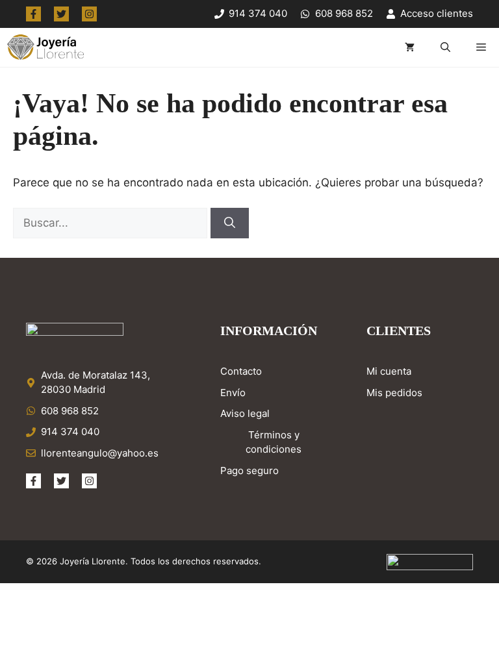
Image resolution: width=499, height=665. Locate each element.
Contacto (241, 371)
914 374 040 (70, 431)
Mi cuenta (388, 371)
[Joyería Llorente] (45, 47)
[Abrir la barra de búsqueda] (445, 47)
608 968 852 (70, 411)
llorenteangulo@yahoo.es (100, 453)
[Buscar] (230, 223)
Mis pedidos (394, 392)
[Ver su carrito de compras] (410, 47)
